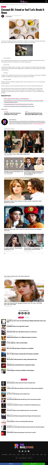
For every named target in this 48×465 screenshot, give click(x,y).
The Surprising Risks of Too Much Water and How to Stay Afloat (18, 104)
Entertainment (4, 454)
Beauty (14, 454)
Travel (41, 454)
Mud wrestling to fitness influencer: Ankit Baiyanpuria (16, 98)
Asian (45, 454)
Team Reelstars (9, 16)
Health (33, 454)
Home (17, 458)
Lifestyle (18, 454)
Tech (27, 454)
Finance (23, 454)
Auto (30, 454)
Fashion (10, 454)
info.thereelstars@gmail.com (38, 123)
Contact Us (30, 458)
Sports (37, 454)
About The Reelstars (23, 458)
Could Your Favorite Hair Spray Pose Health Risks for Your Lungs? (19, 106)
